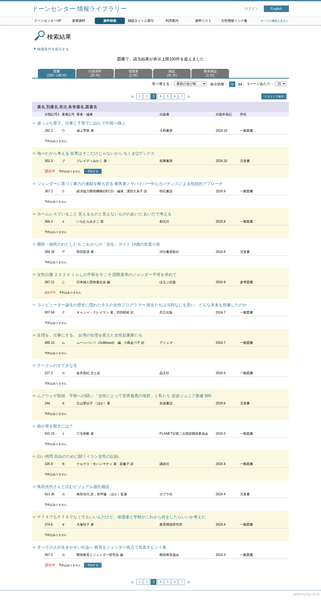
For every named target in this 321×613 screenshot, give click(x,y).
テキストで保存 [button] (274, 96)
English (276, 9)
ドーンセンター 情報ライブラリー (79, 8)
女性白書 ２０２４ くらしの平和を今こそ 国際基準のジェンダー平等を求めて (107, 274)
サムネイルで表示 (240, 84)
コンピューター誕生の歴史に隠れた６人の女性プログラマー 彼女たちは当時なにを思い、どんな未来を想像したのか (142, 305)
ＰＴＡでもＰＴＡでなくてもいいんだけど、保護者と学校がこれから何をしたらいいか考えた (121, 517)
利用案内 (172, 21)
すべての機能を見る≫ (274, 20)
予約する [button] (92, 171)
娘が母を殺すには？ (55, 426)
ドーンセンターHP (47, 21)
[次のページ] (189, 96)
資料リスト (203, 21)
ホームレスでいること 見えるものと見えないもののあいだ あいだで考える (104, 214)
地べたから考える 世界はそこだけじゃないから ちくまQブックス (95, 153)
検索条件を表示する (53, 49)
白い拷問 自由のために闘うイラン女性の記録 (77, 456)
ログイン (252, 9)
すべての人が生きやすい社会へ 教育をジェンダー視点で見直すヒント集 (102, 547)
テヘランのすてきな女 (57, 365)
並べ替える (161, 84)
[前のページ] (132, 96)
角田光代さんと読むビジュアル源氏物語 (73, 487)
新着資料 (78, 21)
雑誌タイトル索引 (141, 21)
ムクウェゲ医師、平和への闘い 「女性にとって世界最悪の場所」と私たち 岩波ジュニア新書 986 (124, 396)
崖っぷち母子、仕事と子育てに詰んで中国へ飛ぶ (81, 123)
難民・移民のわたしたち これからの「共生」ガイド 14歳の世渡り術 (98, 244)
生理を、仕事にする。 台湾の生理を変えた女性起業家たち (89, 335)
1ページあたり (258, 84)
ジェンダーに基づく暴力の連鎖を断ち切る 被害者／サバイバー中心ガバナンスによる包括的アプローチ (130, 184)
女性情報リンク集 (234, 21)
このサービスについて (306, 594)
